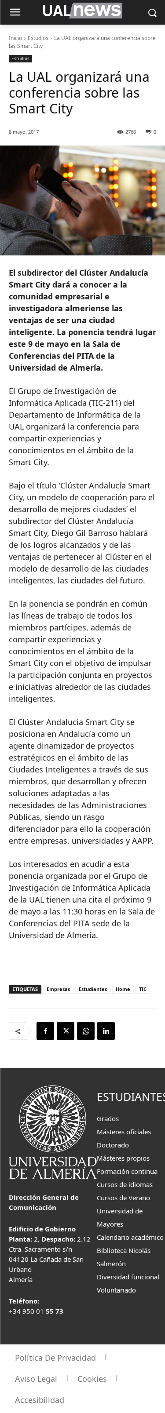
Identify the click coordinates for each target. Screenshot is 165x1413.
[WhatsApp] (86, 1031)
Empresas (58, 989)
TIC (143, 989)
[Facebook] (45, 1031)
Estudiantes (93, 989)
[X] (65, 1031)
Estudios (38, 38)
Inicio (15, 38)
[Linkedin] (106, 1031)
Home (123, 989)
